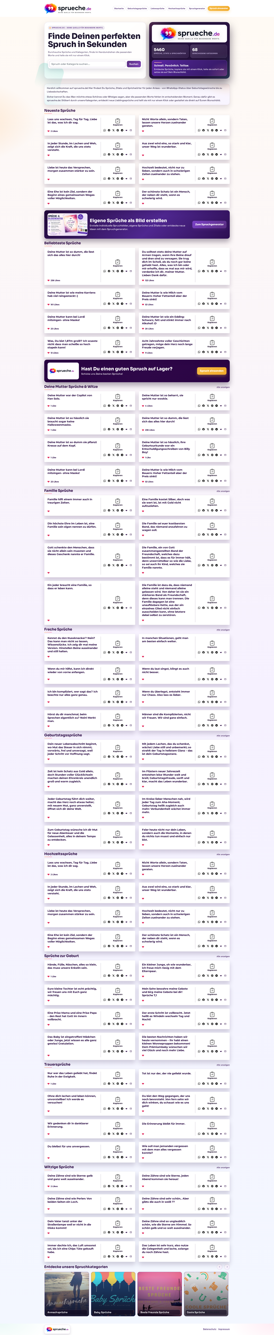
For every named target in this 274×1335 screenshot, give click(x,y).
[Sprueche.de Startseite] (68, 8)
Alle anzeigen (223, 387)
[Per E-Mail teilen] (131, 130)
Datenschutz (209, 1329)
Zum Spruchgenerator (209, 224)
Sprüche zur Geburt (61, 956)
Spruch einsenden (219, 8)
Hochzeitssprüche (176, 8)
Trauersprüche (57, 1064)
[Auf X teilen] (113, 130)
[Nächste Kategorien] (227, 1267)
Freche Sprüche (58, 629)
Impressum (224, 1329)
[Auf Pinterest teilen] (118, 130)
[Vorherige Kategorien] (219, 1267)
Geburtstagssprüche (137, 8)
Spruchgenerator (197, 8)
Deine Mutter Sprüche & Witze (71, 386)
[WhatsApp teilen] (104, 130)
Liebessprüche (157, 8)
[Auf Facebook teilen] (109, 130)
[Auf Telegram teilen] (122, 130)
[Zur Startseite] (57, 1329)
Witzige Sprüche (59, 1167)
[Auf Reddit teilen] (126, 130)
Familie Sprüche (58, 490)
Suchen (133, 64)
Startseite (119, 8)
